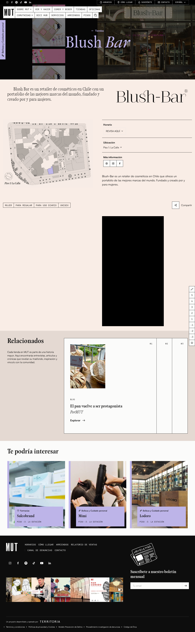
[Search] (95, 15)
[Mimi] (97, 494)
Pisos (87, 15)
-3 (192, 337)
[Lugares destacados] (192, 343)
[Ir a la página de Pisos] (192, 289)
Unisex (64, 205)
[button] (48, 153)
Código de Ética (130, 627)
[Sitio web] (106, 163)
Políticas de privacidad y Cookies (41, 627)
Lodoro (145, 516)
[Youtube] (25, 2)
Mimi (82, 516)
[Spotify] (16, 2)
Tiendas (80, 9)
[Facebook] (12, 2)
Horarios (30, 544)
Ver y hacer (42, 9)
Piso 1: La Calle (111, 147)
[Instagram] (7, 2)
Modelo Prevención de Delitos (70, 627)
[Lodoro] (159, 494)
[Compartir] (175, 205)
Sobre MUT (23, 9)
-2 (192, 331)
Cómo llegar (45, 544)
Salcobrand (25, 516)
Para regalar (24, 205)
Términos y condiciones (15, 627)
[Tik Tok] (21, 2)
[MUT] (9, 12)
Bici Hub (42, 15)
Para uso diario (46, 205)
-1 (192, 325)
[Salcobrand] (36, 494)
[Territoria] (49, 621)
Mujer (8, 205)
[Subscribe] (185, 585)
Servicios (57, 15)
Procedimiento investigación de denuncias (103, 627)
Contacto (60, 550)
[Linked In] (30, 2)
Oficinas (94, 9)
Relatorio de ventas (84, 544)
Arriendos (73, 15)
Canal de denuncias (39, 550)
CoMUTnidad (24, 15)
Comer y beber (63, 9)
